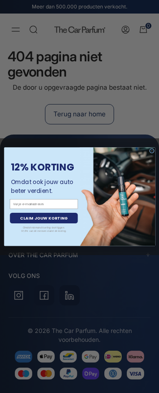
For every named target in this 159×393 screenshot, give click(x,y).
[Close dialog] (151, 151)
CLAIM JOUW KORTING (43, 218)
